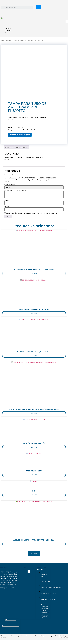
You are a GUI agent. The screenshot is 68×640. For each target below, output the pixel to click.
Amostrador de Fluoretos (25, 130)
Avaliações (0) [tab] (21, 147)
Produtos (9, 40)
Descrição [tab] (9, 147)
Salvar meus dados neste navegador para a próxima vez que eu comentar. (32, 213)
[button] (67, 21)
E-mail (7, 206)
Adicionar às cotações (20, 134)
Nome (7, 200)
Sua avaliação (9, 184)
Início (2, 40)
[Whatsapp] (38, 2)
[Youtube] (38, 12)
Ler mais (34, 273)
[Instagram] (38, 7)
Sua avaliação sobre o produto (15, 190)
